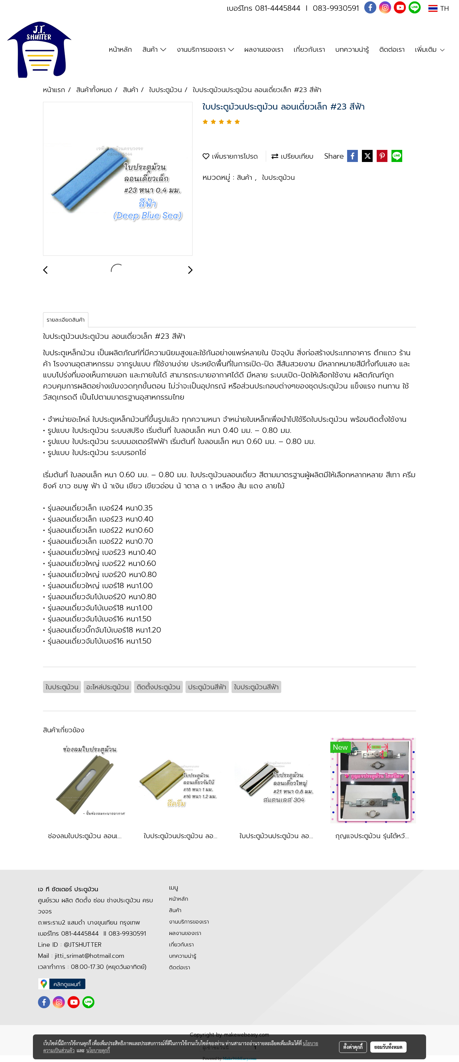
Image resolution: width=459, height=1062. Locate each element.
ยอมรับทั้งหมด (388, 1047)
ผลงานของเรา (263, 49)
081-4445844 (277, 8)
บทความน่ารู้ (352, 49)
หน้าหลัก (120, 49)
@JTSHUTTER (82, 944)
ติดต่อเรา (392, 49)
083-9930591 (336, 8)
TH (443, 8)
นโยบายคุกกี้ (98, 1050)
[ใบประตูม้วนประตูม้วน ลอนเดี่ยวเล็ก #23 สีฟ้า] (117, 179)
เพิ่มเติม (427, 49)
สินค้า (151, 49)
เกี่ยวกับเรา (309, 49)
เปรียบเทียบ (296, 156)
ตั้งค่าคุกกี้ (353, 1047)
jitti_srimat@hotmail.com (89, 956)
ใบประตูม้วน (278, 177)
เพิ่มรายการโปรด (233, 156)
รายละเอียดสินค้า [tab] (66, 320)
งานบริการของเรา (202, 49)
